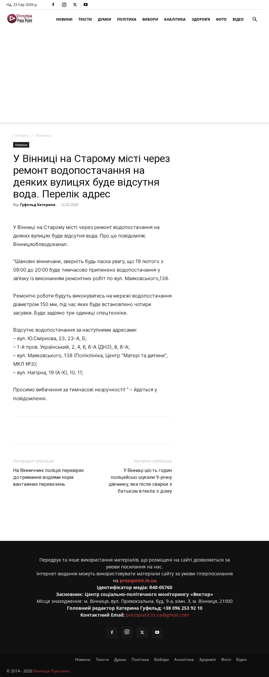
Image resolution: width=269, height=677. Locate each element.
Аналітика (175, 19)
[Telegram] (100, 430)
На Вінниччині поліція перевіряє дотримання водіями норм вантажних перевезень (48, 477)
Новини (64, 19)
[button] (254, 19)
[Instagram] (64, 4)
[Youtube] (86, 4)
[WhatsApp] (130, 430)
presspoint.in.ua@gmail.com (157, 615)
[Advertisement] (134, 76)
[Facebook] (53, 4)
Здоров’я (201, 19)
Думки (104, 19)
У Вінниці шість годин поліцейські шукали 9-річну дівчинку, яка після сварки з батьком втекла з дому (140, 480)
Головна (21, 135)
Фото (221, 19)
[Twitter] (75, 4)
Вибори (150, 19)
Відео (238, 19)
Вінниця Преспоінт (52, 671)
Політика (126, 19)
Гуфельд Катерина (37, 204)
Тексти (85, 19)
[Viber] (115, 430)
